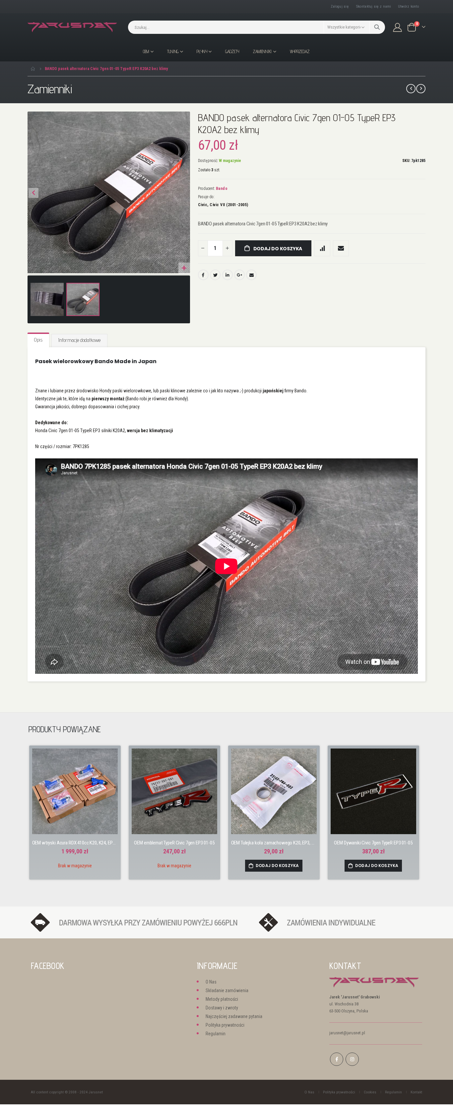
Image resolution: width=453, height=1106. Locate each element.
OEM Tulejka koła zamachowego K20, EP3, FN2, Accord (274, 843)
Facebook (203, 275)
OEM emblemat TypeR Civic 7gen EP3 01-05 (174, 843)
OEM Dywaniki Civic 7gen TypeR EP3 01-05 (373, 843)
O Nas (211, 982)
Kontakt (416, 1092)
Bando (222, 188)
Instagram (352, 1059)
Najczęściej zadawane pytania (234, 1016)
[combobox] (256, 27)
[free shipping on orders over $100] (141, 922)
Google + (239, 275)
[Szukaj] (377, 27)
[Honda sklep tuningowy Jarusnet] (72, 27)
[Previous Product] (411, 88)
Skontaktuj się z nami (373, 6)
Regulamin (216, 1033)
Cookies (370, 1092)
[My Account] (397, 27)
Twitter (215, 275)
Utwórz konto (408, 6)
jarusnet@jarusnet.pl (347, 1032)
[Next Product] (420, 88)
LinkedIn (227, 275)
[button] (184, 268)
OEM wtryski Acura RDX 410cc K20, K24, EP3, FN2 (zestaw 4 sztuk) (75, 843)
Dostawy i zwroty (222, 1007)
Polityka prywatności (225, 1025)
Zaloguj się (340, 6)
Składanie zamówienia (227, 990)
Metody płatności (222, 999)
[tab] (38, 340)
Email (251, 275)
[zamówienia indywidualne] (337, 922)
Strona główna (33, 69)
